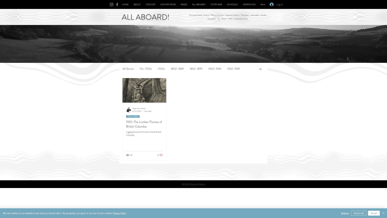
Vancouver (245, 15)
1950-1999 (233, 69)
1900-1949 (214, 69)
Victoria (206, 15)
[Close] (383, 213)
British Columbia (217, 15)
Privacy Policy (119, 213)
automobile (254, 15)
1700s (161, 69)
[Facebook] (117, 4)
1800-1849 (177, 69)
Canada (263, 15)
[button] (260, 69)
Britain (224, 19)
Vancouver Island (195, 15)
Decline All (359, 213)
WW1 (230, 19)
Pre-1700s (146, 69)
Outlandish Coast (241, 19)
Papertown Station (232, 15)
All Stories (127, 69)
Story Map (212, 19)
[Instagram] (111, 4)
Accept (374, 213)
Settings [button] (345, 213)
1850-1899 (196, 69)
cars (218, 19)
